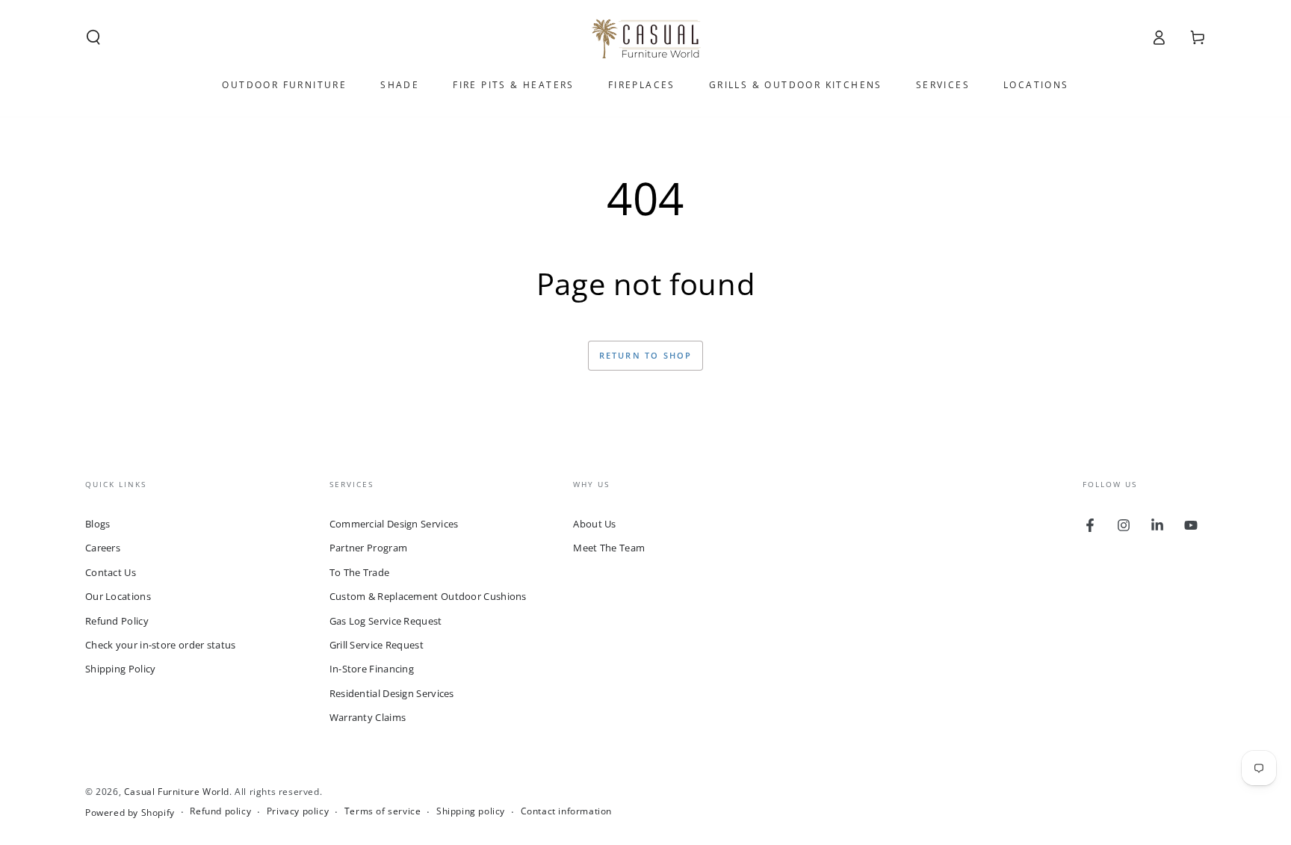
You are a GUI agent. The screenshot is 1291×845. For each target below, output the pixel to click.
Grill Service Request (376, 644)
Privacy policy (298, 811)
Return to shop (646, 355)
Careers (102, 547)
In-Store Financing (371, 668)
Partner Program (368, 547)
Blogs (98, 523)
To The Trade (359, 572)
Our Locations (118, 596)
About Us (594, 523)
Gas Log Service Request (385, 621)
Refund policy (220, 811)
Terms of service (382, 811)
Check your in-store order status (160, 644)
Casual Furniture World (176, 791)
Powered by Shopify (130, 813)
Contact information (566, 811)
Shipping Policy (120, 668)
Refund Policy (117, 621)
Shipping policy (470, 811)
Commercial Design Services (394, 523)
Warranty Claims (367, 717)
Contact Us (110, 572)
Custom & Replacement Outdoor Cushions (428, 596)
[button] (93, 37)
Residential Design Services (391, 693)
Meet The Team (609, 547)
